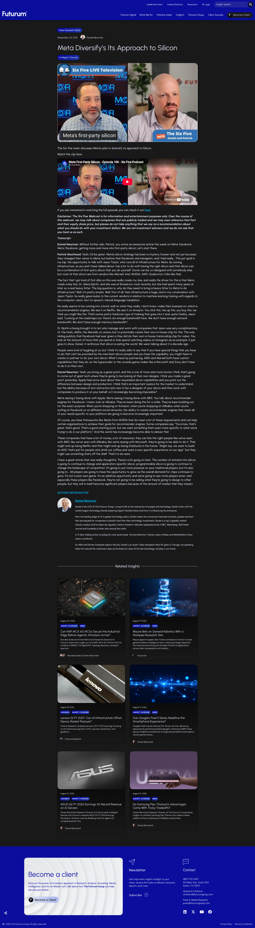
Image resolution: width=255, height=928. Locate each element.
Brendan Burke (74, 655)
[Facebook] (210, 912)
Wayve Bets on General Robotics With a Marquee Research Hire (158, 633)
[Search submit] (251, 4)
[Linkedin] (185, 912)
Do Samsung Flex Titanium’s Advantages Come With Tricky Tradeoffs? (159, 806)
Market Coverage (69, 626)
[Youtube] (201, 912)
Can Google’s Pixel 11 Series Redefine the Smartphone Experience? (159, 719)
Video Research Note (69, 30)
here (147, 210)
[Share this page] (5, 913)
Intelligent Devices (68, 57)
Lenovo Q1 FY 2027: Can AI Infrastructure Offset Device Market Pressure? (91, 719)
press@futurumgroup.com (196, 903)
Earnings (65, 712)
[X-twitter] (193, 912)
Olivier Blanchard (91, 655)
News (82, 626)
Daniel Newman (95, 37)
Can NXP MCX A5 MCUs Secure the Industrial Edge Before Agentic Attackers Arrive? (90, 633)
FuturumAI (141, 655)
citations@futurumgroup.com (198, 894)
